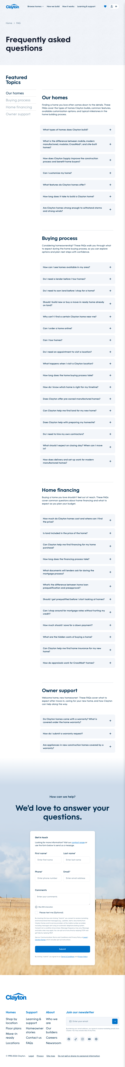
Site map (51, 1056)
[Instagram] (82, 1039)
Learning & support (86, 6)
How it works (68, 6)
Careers (51, 1038)
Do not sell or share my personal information (79, 1056)
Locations (13, 1043)
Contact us (34, 1038)
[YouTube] (89, 1039)
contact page (78, 842)
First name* (41, 853)
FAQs (29, 1043)
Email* (66, 871)
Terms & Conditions (67, 957)
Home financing (19, 107)
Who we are (51, 1021)
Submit (62, 949)
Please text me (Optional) (51, 912)
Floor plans (13, 1028)
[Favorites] (105, 6)
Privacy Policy (82, 957)
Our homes (15, 93)
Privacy (40, 1056)
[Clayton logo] (13, 6)
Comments (41, 890)
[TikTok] (75, 1039)
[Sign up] (115, 1021)
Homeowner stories (34, 1030)
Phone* (38, 871)
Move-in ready (11, 1036)
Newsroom (53, 1043)
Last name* (69, 853)
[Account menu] (114, 6)
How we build (53, 6)
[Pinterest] (96, 1039)
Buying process (18, 100)
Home (9, 23)
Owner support (18, 114)
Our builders (51, 1030)
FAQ (18, 23)
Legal (31, 1056)
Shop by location (12, 1021)
